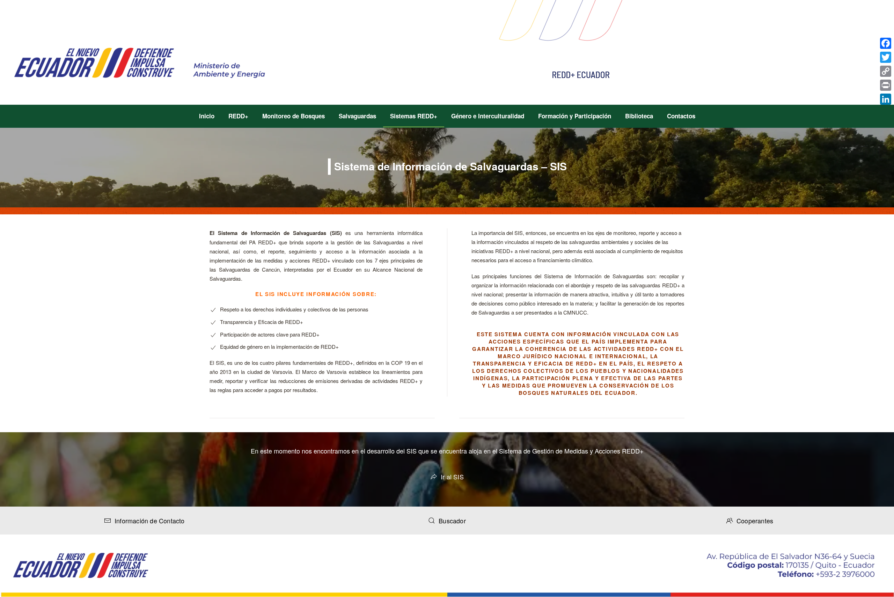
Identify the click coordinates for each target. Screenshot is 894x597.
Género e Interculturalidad (487, 116)
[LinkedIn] (886, 99)
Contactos (681, 116)
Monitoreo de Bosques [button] (293, 116)
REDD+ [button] (238, 116)
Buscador (452, 520)
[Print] (886, 85)
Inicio (206, 116)
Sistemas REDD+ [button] (413, 116)
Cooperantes (755, 520)
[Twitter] (886, 57)
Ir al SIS (452, 476)
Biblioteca (639, 116)
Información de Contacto (150, 520)
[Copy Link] (886, 71)
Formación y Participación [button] (574, 116)
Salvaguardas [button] (357, 116)
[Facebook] (886, 43)
